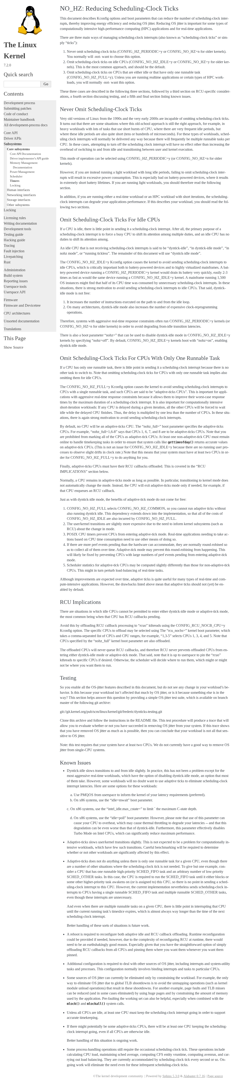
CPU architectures (17, 313)
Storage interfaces (18, 200)
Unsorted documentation (21, 321)
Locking (15, 185)
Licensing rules (15, 218)
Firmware (11, 300)
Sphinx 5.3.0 (170, 1076)
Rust (7, 262)
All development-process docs (25, 125)
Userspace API (14, 292)
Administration (14, 270)
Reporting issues (16, 281)
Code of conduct (16, 114)
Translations (12, 329)
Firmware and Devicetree (22, 305)
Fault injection (14, 251)
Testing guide (13, 234)
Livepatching (13, 257)
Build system (13, 275)
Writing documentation (20, 223)
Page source (215, 1076)
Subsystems (13, 144)
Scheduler (16, 176)
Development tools (17, 229)
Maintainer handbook (19, 119)
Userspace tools (15, 286)
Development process (19, 103)
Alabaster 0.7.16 (194, 1076)
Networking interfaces (21, 195)
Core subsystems (18, 149)
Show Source (13, 347)
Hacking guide (14, 240)
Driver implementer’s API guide (29, 158)
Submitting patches (17, 108)
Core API (11, 133)
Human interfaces (18, 190)
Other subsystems (18, 205)
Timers (14, 180)
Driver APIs (12, 138)
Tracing (9, 245)
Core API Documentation (25, 154)
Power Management (22, 171)
